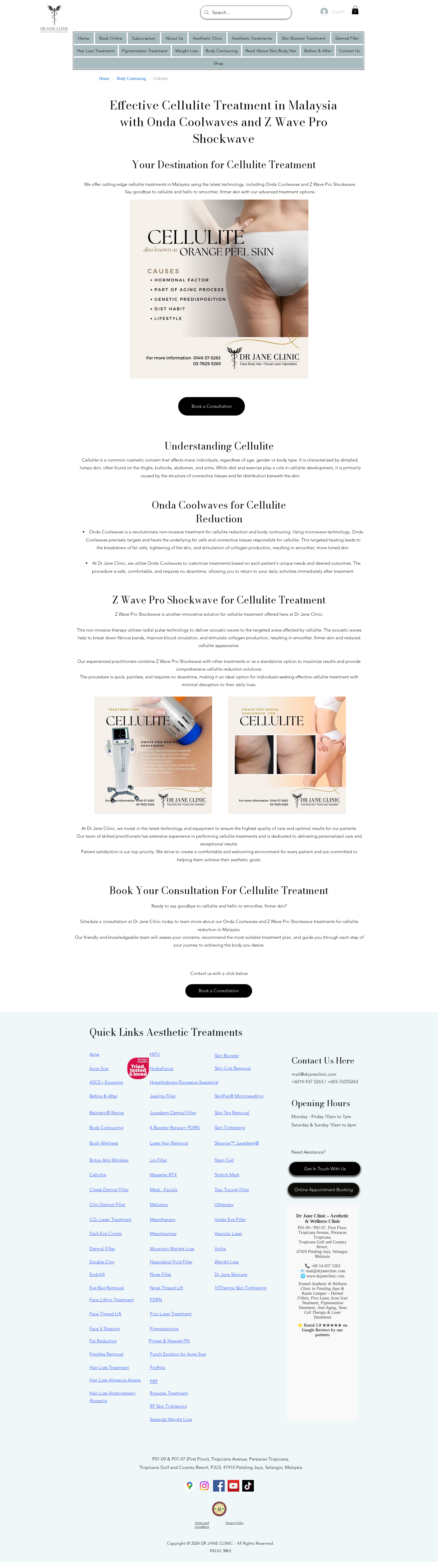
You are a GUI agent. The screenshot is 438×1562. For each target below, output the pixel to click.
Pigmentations (164, 1328)
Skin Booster (227, 1055)
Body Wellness (103, 1143)
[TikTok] (248, 1486)
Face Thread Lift (105, 1313)
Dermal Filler (102, 1248)
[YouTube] (233, 1486)
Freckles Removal (106, 1354)
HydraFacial (161, 1068)
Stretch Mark (227, 1174)
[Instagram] (204, 1486)
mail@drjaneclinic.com (314, 1074)
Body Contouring (106, 1127)
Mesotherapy (162, 1219)
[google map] (189, 1486)
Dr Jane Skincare (231, 1274)
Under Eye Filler (230, 1219)
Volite (220, 1248)
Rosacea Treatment (169, 1393)
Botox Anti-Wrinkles (108, 1160)
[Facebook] (219, 1486)
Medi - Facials (163, 1189)
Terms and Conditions (202, 1525)
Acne (94, 1054)
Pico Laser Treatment (171, 1313)
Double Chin (101, 1262)
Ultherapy (224, 1204)
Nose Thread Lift (166, 1288)
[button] (355, 10)
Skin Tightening (230, 1127)
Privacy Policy (234, 1523)
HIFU (155, 1054)
